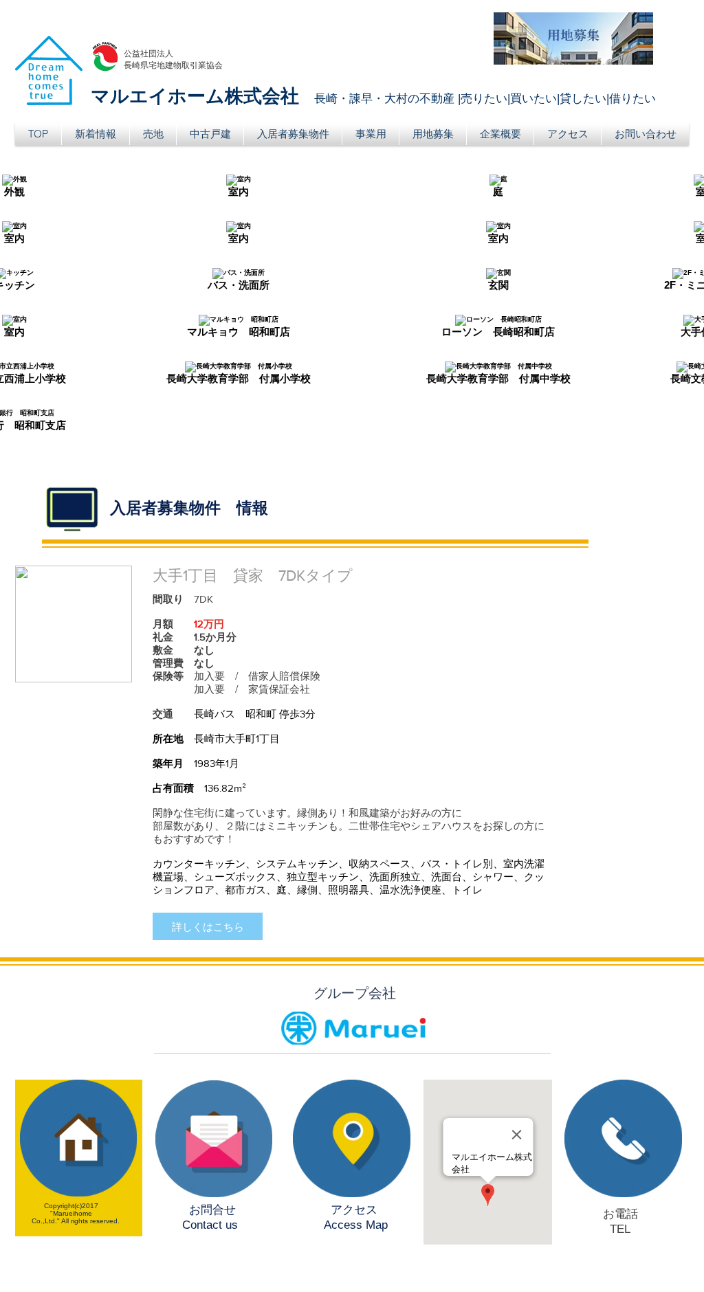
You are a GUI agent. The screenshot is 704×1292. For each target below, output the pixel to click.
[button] (153, 134)
